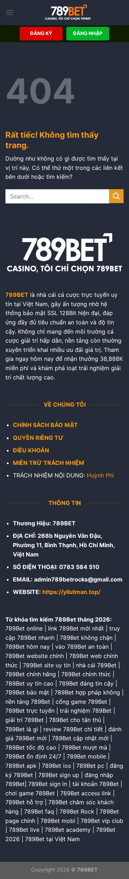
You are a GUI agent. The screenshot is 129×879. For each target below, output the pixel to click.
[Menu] (9, 12)
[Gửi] (116, 196)
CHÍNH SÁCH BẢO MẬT (45, 424)
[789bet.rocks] (67, 12)
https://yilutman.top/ (71, 591)
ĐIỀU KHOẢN (31, 450)
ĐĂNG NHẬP (87, 33)
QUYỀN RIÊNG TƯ (38, 437)
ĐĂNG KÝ (41, 33)
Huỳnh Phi (100, 475)
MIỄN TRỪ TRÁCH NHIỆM (48, 462)
